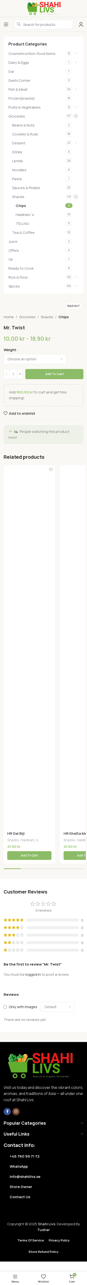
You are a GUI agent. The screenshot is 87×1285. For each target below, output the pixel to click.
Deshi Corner (19, 80)
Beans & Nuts (23, 125)
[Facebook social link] (7, 1111)
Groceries (16, 116)
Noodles (19, 169)
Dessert (18, 143)
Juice (12, 241)
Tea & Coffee (23, 232)
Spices (14, 286)
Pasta (17, 178)
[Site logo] (43, 8)
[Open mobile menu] (6, 24)
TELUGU (22, 223)
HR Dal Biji (16, 833)
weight (10, 349)
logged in (33, 974)
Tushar (43, 1229)
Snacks (18, 196)
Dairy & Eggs (18, 62)
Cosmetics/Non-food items (31, 53)
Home (9, 316)
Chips (21, 205)
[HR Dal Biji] (29, 646)
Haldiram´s (25, 214)
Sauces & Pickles (26, 187)
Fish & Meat (18, 89)
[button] (29, 855)
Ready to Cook (21, 268)
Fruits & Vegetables (24, 107)
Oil (10, 259)
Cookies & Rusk (25, 134)
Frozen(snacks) (21, 98)
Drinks (17, 152)
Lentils (17, 160)
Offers (13, 250)
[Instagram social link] (16, 1111)
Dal (11, 71)
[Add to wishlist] (51, 469)
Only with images (23, 1006)
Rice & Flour (18, 277)
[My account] (81, 24)
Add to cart (54, 374)
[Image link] (40, 1065)
